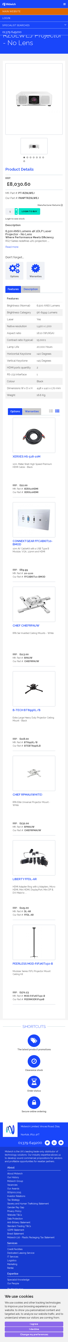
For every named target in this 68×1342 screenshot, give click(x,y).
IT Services (12, 1256)
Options (15, 411)
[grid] (57, 411)
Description (31, 289)
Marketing (12, 1264)
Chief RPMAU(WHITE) (27, 794)
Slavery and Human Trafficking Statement (28, 1203)
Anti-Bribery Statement (18, 1222)
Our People (13, 1283)
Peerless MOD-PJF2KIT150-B (33, 963)
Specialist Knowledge (18, 1279)
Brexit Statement (15, 1233)
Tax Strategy (13, 1200)
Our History (13, 1177)
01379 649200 (12, 32)
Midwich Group (15, 1181)
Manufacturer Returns (49, 205)
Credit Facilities (15, 1249)
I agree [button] (34, 1324)
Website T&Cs (14, 1215)
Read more (11, 246)
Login (6, 18)
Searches (16, 25)
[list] (51, 411)
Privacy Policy (14, 1211)
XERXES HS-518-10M (26, 456)
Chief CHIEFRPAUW (26, 625)
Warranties (32, 411)
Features (13, 289)
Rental (10, 1268)
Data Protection (15, 1218)
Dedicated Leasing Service (20, 1253)
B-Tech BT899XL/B (26, 710)
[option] (34, 146)
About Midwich (15, 1173)
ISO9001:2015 (14, 1192)
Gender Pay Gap (15, 1207)
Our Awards (13, 1188)
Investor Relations (16, 1196)
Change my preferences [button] (34, 1334)
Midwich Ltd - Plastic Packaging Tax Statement (30, 1237)
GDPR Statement (15, 1230)
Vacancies (12, 1185)
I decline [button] (34, 1329)
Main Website (11, 11)
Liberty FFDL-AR (25, 879)
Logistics (11, 1260)
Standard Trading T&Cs (19, 1226)
